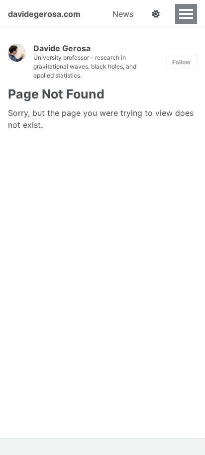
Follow (181, 62)
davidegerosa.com (44, 14)
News (122, 14)
